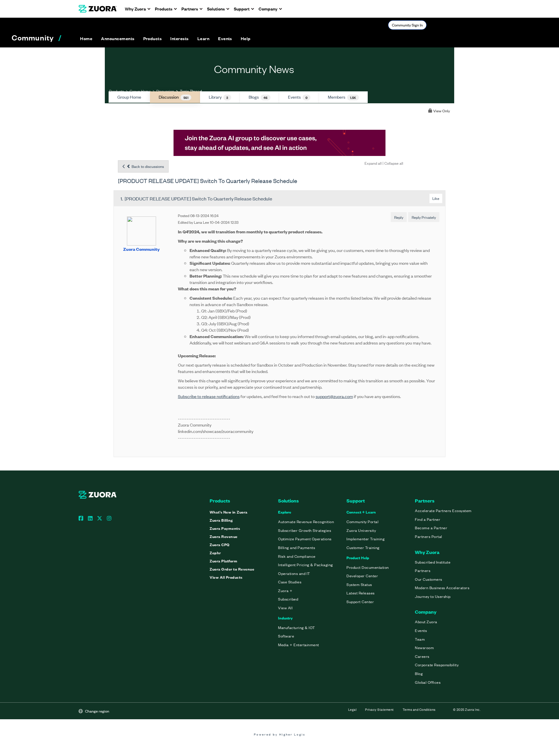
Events (297, 97)
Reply (398, 217)
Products (116, 91)
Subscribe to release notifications (209, 396)
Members (342, 97)
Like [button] (435, 198)
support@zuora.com (334, 396)
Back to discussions (147, 166)
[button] (118, 38)
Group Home (140, 91)
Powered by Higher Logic (279, 734)
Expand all (373, 163)
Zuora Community (141, 249)
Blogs (258, 97)
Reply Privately (424, 217)
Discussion (165, 91)
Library (218, 97)
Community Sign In (407, 25)
